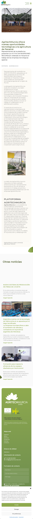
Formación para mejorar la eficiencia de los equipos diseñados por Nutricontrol (13, 366)
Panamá (12, 244)
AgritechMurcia (8, 242)
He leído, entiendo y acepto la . (14, 484)
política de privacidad (11, 485)
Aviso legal (21, 517)
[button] (30, 488)
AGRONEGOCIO (13, 66)
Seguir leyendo (7, 298)
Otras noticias (12, 261)
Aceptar (16, 505)
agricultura (7, 244)
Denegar (16, 509)
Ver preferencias (16, 513)
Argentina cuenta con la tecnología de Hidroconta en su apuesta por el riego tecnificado (16, 325)
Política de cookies (14, 517)
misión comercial (18, 242)
